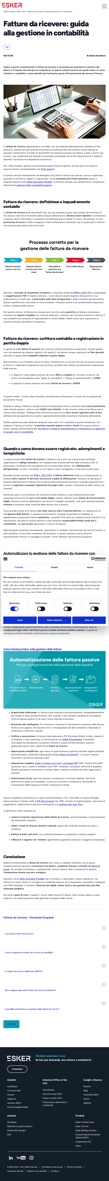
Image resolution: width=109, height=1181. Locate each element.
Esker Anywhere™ (69, 754)
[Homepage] (12, 6)
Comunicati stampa (16, 1130)
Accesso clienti (14, 1103)
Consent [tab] (19, 567)
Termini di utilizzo (74, 1167)
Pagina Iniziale (9, 12)
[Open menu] (104, 6)
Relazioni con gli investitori (20, 1126)
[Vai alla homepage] (19, 1058)
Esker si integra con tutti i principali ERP (56, 763)
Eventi (86, 1099)
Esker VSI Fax (82, 1126)
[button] (54, 931)
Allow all (89, 620)
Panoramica (48, 1090)
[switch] (41, 609)
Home (11, 1024)
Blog (19, 12)
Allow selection (54, 620)
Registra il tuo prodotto (37, 1171)
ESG (9, 1134)
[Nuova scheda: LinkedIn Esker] (10, 1157)
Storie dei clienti (91, 1095)
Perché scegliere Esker (17, 1107)
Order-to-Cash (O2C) (52, 1098)
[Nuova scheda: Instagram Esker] (31, 1157)
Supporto (11, 1099)
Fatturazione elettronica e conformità (55, 1103)
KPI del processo (45, 801)
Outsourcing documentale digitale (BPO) (88, 1136)
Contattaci (17, 1069)
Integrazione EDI (83, 1142)
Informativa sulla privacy (52, 1167)
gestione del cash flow (71, 804)
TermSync (55, 1171)
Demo (78, 1146)
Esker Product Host (85, 1122)
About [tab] (90, 567)
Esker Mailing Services (86, 1130)
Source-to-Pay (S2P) (52, 1094)
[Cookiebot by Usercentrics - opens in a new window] (93, 559)
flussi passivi (47, 169)
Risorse (87, 1086)
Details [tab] (54, 567)
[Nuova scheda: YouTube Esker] (21, 1157)
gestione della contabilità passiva (34, 185)
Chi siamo (12, 1122)
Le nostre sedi (13, 1090)
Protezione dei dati (15, 1171)
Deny (20, 620)
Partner (10, 1095)
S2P (24, 12)
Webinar (87, 1103)
